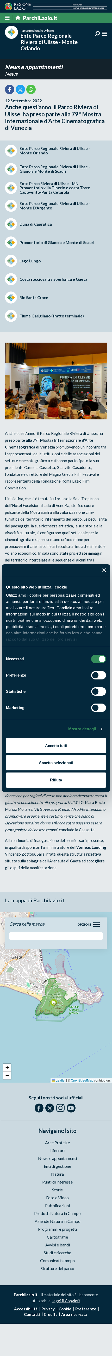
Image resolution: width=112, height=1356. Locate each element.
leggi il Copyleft (66, 1300)
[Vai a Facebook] (39, 1108)
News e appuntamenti (34, 67)
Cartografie (57, 1236)
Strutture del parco (57, 1268)
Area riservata (74, 1314)
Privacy (48, 1308)
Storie (57, 1189)
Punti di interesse (57, 1181)
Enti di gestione (57, 1166)
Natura (57, 1173)
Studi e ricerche (57, 1252)
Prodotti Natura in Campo (57, 1213)
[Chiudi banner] (104, 570)
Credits (50, 1314)
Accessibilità (26, 1308)
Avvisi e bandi (57, 1244)
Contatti (32, 1314)
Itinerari (57, 1150)
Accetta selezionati (56, 762)
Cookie (65, 1308)
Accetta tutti (56, 745)
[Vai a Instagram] (60, 1107)
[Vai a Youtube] (71, 1108)
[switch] (98, 675)
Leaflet (60, 1080)
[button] (53, 1002)
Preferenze (85, 1308)
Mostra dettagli (82, 729)
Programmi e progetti (57, 1229)
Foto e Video (57, 1197)
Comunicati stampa (57, 1260)
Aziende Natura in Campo (57, 1221)
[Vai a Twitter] (49, 1108)
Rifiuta (56, 780)
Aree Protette (57, 1142)
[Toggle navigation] (96, 924)
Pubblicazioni (57, 1205)
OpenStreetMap (82, 1080)
